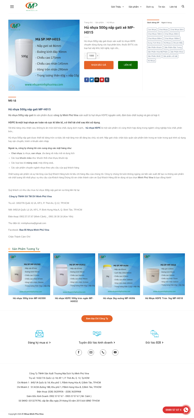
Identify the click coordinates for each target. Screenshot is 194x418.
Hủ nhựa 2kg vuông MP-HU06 (119, 298)
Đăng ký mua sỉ (38, 342)
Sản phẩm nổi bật (170, 56)
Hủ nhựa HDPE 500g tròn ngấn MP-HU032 (74, 300)
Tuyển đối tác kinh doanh (96, 342)
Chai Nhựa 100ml (155, 34)
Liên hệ (173, 6)
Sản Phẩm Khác (177, 52)
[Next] (184, 281)
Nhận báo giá (98, 65)
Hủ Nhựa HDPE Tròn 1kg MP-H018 (164, 298)
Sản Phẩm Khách (155, 47)
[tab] (12, 100)
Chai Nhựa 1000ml (172, 38)
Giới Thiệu (116, 6)
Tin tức (161, 6)
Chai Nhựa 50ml (177, 29)
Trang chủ (88, 22)
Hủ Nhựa (110, 22)
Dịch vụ (150, 6)
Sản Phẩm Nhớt (154, 56)
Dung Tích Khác (154, 43)
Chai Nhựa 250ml (172, 34)
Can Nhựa (152, 29)
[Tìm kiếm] (183, 6)
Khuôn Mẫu (178, 43)
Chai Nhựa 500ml (155, 38)
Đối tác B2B (153, 342)
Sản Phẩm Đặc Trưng (173, 47)
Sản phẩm (134, 6)
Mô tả (12, 100)
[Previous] (8, 281)
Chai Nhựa (163, 29)
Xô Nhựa (151, 61)
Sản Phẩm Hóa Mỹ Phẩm (158, 52)
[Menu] (12, 6)
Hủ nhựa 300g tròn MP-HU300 (29, 298)
